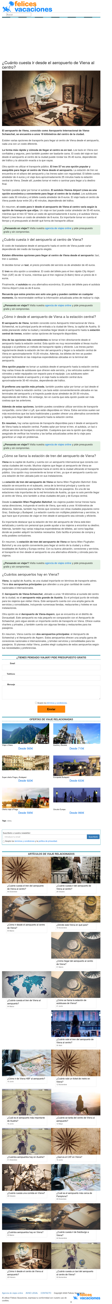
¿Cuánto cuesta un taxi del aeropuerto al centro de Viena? (74, 1273)
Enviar (51, 709)
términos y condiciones (57, 702)
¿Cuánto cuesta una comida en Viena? (26, 1193)
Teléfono (11, 673)
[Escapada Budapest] (76, 767)
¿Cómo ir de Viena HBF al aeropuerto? (26, 1078)
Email (12, 663)
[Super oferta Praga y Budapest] (25, 762)
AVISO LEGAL (32, 1293)
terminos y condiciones (25, 841)
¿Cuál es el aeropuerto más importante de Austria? (26, 1119)
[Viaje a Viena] (25, 740)
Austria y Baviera (60, 745)
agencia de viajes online (58, 228)
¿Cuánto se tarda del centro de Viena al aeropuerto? (75, 1119)
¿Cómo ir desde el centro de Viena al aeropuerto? (25, 1273)
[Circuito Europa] (76, 794)
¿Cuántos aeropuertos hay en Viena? (25, 1232)
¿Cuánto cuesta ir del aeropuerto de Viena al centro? (73, 887)
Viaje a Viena (7, 745)
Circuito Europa (59, 809)
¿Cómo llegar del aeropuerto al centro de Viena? (74, 962)
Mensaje (11, 684)
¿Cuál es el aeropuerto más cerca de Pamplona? (74, 1194)
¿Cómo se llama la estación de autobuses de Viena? (71, 1002)
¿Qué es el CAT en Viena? (69, 1156)
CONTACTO (46, 1293)
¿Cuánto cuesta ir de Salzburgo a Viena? (72, 1233)
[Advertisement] (51, 40)
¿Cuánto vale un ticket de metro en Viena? (73, 1080)
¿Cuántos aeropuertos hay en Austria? (26, 1156)
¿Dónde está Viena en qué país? (72, 924)
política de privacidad (48, 841)
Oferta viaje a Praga (10, 809)
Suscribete (93, 836)
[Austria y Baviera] (76, 738)
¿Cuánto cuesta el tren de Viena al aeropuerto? (24, 1002)
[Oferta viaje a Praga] (25, 802)
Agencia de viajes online (12, 1293)
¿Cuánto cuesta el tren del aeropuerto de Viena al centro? (25, 887)
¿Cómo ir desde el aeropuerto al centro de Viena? (26, 926)
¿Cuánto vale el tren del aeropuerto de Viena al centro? (75, 1041)
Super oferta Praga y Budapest (14, 777)
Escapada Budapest (61, 777)
